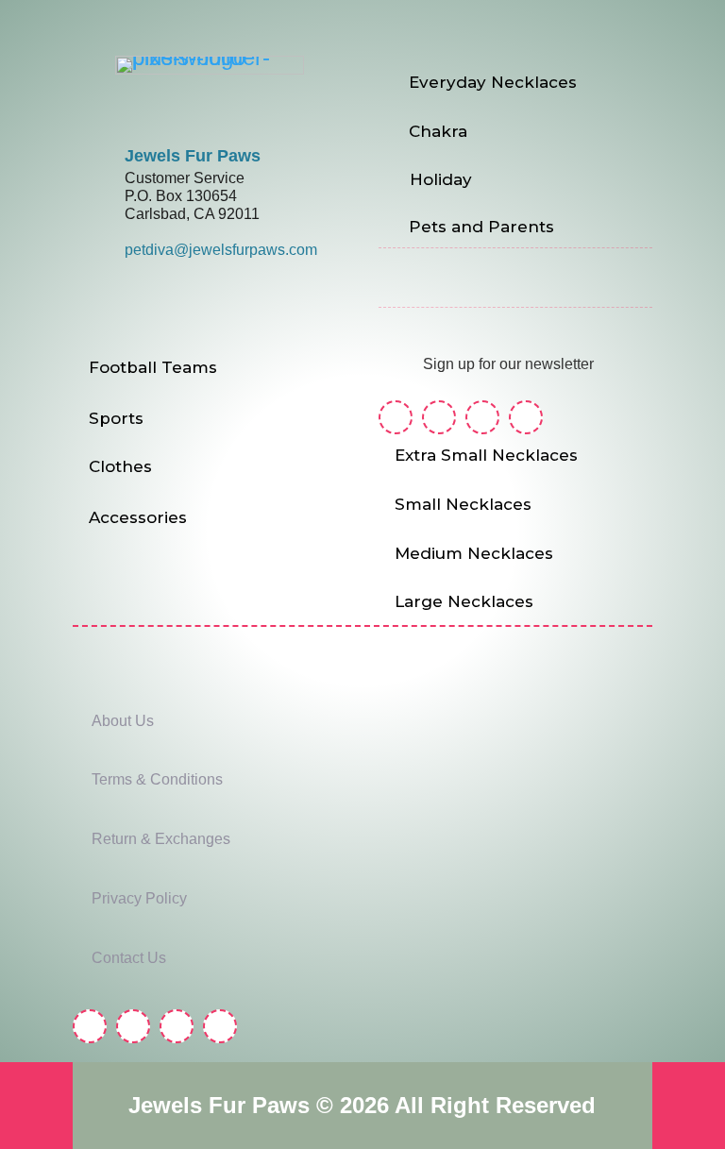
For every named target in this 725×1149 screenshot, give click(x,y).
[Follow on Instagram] (439, 417)
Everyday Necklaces (493, 82)
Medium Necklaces (474, 553)
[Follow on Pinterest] (482, 417)
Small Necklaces (463, 504)
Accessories (138, 517)
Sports (116, 418)
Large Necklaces (464, 601)
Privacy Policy (139, 898)
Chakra (438, 131)
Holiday (441, 179)
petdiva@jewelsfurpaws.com (221, 250)
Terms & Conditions (157, 779)
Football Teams (153, 367)
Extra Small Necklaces (486, 455)
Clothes (120, 466)
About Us (123, 721)
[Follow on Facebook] (396, 417)
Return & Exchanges (161, 839)
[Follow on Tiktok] (526, 417)
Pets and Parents (481, 226)
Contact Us (129, 958)
